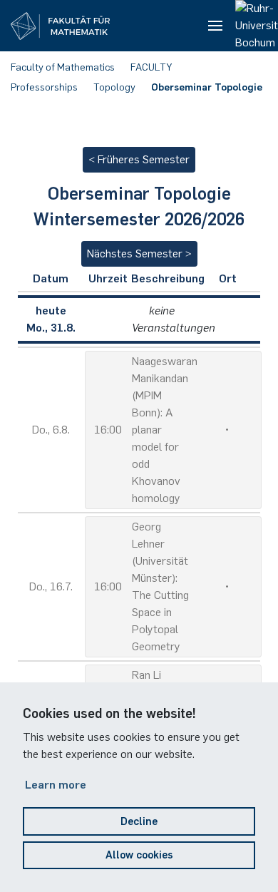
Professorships (44, 87)
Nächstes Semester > (139, 253)
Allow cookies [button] (139, 855)
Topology (114, 87)
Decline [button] (139, 821)
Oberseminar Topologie (206, 87)
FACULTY (151, 67)
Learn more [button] (55, 784)
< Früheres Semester (139, 159)
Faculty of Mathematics (63, 67)
